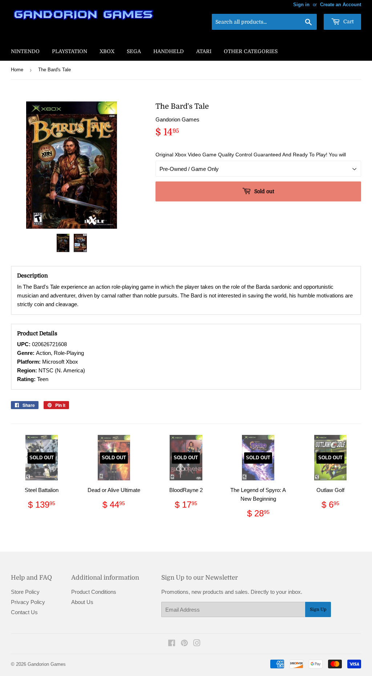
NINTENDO (25, 51)
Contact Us (24, 612)
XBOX (107, 51)
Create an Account (340, 4)
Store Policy (25, 592)
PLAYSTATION (69, 51)
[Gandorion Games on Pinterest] (184, 644)
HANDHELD (168, 51)
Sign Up (318, 609)
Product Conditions (93, 592)
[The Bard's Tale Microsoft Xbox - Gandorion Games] (63, 243)
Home (17, 69)
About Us (82, 602)
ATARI (203, 51)
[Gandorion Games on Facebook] (171, 644)
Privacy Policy (28, 602)
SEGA (134, 51)
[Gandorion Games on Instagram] (197, 644)
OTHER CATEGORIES (251, 51)
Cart (348, 21)
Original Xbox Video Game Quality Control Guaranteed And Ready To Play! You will (250, 154)
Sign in (301, 4)
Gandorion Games (47, 664)
